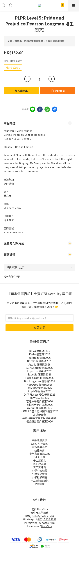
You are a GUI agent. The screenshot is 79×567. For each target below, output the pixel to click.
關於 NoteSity (39, 509)
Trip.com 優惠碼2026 (39, 371)
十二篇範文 (39, 460)
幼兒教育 (39, 450)
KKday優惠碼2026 (39, 354)
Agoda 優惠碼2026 (39, 364)
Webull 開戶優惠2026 (39, 408)
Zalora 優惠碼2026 (39, 357)
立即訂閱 (39, 327)
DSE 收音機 (39, 464)
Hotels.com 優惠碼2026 (39, 378)
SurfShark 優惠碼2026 (39, 368)
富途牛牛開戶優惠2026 (39, 401)
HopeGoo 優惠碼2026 (40, 384)
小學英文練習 (39, 474)
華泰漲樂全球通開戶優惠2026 (39, 418)
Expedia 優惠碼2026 (39, 374)
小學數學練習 (39, 477)
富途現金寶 (39, 414)
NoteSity (46, 526)
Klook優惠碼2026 (39, 351)
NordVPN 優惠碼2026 (39, 361)
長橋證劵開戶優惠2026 (39, 404)
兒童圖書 (39, 484)
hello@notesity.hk (43, 516)
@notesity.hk (47, 523)
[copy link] (54, 109)
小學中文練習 (39, 470)
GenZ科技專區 (39, 444)
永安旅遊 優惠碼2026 (39, 388)
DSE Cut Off (39, 457)
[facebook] (40, 109)
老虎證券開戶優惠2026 (39, 421)
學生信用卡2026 (39, 398)
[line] (32, 109)
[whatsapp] (47, 109)
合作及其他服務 (39, 512)
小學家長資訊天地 (39, 453)
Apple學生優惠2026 (39, 391)
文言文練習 (39, 467)
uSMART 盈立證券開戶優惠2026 (39, 411)
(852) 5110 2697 (46, 519)
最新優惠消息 (39, 447)
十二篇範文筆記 (39, 480)
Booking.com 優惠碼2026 (39, 381)
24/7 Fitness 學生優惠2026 (39, 394)
